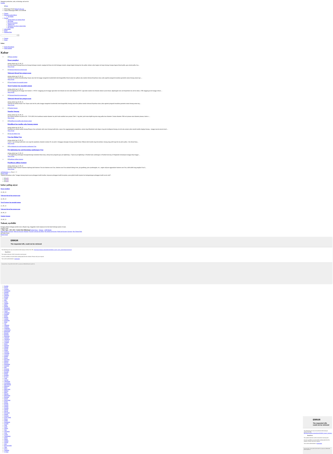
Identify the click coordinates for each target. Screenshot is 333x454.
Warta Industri (8, 48)
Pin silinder (11, 27)
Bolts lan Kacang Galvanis (64, 231)
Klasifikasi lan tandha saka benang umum (23, 124)
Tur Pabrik (10, 16)
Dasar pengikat (13, 60)
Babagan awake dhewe (10, 15)
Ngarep (6, 13)
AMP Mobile (48, 230)
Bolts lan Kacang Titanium (21, 231)
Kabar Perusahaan (9, 47)
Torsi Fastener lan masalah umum (20, 86)
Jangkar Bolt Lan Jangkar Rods (16, 19)
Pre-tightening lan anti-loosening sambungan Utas (25, 150)
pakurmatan (7, 29)
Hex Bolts (10, 21)
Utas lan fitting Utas (15, 137)
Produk (6, 18)
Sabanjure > (6, 172)
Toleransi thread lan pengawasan (19, 73)
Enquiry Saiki (4, 228)
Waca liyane (11, 66)
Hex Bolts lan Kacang (50, 231)
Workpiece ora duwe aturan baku (17, 26)
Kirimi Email (4, 234)
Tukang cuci (11, 24)
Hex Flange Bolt (77, 231)
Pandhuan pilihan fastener (17, 163)
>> (10, 172)
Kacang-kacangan (13, 23)
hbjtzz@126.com (19, 9)
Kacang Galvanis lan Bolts (36, 231)
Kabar (6, 30)
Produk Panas (34, 230)
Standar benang (13, 111)
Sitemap (41, 230)
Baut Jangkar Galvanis (7, 231)
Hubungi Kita (8, 32)
